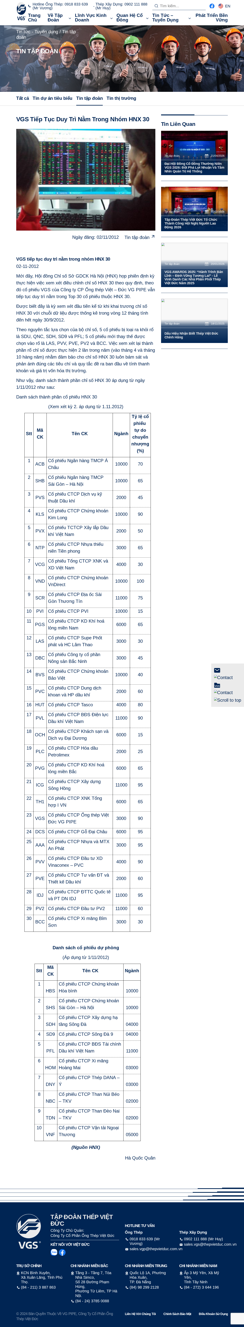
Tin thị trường (121, 98)
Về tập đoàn (55, 17)
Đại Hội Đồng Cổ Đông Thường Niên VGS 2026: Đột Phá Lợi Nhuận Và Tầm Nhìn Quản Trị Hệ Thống (194, 167)
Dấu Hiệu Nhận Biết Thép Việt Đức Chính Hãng (191, 335)
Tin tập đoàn (89, 98)
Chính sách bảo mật (177, 1314)
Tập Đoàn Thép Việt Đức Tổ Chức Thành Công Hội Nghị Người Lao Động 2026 (191, 223)
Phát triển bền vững (212, 17)
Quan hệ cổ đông (129, 17)
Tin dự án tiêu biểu (52, 98)
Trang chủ (34, 17)
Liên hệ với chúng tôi (140, 1314)
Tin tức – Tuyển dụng (165, 17)
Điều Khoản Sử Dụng (213, 1314)
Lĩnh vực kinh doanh (91, 17)
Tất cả (22, 98)
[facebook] (211, 5)
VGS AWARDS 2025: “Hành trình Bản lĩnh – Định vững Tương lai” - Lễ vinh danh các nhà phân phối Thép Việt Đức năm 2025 (194, 277)
